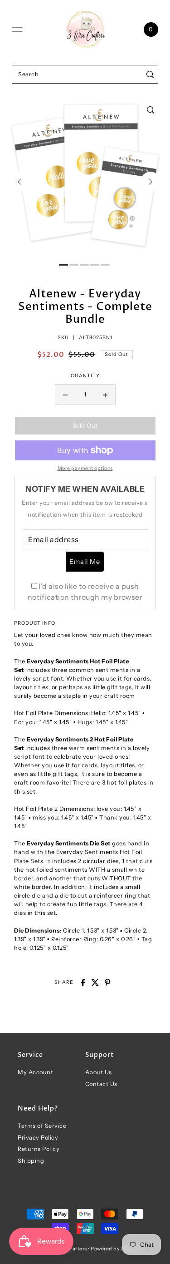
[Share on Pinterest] (107, 982)
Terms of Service (42, 1125)
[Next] (150, 182)
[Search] (150, 74)
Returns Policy (38, 1149)
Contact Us (101, 1084)
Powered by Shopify (115, 1249)
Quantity (85, 376)
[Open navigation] (17, 29)
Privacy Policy (38, 1137)
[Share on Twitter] (95, 982)
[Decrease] (65, 395)
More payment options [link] (85, 468)
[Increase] (105, 395)
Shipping (31, 1160)
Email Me (84, 562)
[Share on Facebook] (83, 982)
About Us (98, 1072)
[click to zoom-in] (150, 110)
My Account (35, 1072)
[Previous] (19, 182)
